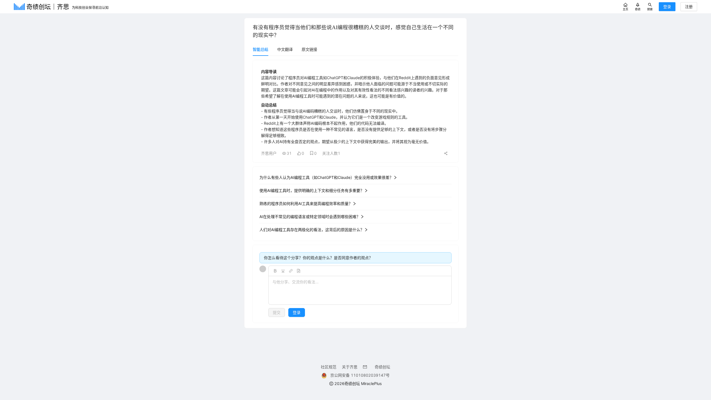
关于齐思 (349, 366)
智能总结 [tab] (260, 49)
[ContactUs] (366, 366)
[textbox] (360, 290)
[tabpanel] (355, 191)
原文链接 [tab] (309, 49)
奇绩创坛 (382, 366)
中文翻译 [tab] (285, 49)
